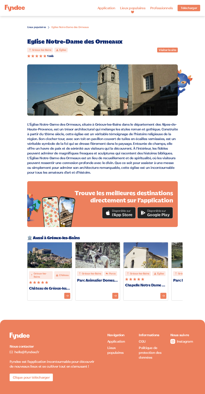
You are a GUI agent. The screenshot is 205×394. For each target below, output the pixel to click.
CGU (142, 341)
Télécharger (189, 8)
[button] (119, 213)
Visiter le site (167, 50)
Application (106, 8)
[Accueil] (15, 8)
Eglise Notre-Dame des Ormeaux (70, 27)
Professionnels (161, 8)
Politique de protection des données (150, 352)
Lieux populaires (132, 8)
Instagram (185, 341)
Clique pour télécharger (31, 377)
